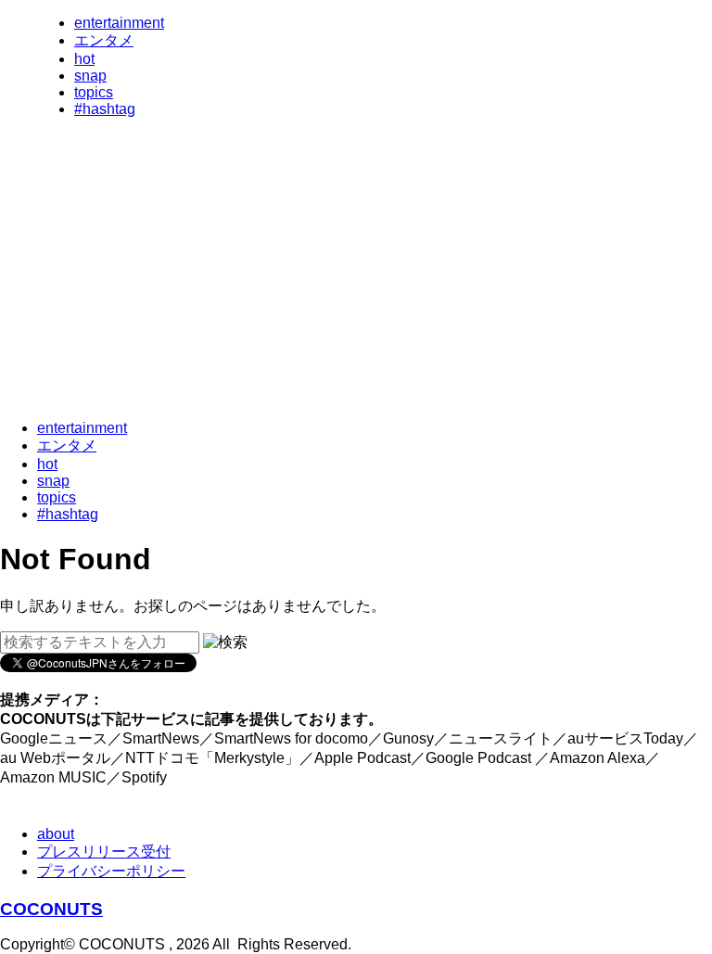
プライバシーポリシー (111, 871)
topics (93, 92)
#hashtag (104, 109)
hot (84, 59)
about (55, 834)
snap (90, 75)
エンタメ (104, 40)
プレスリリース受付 (104, 851)
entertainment (119, 23)
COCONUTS (51, 909)
